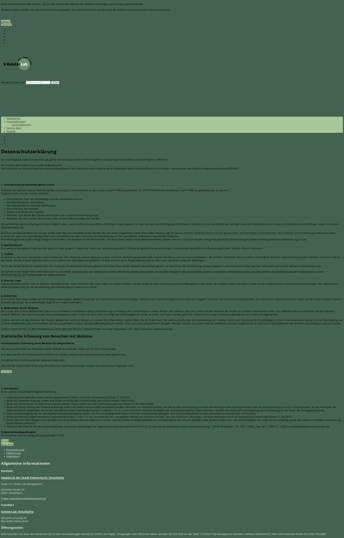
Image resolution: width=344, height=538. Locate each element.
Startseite (12, 136)
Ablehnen (5, 21)
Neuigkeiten (13, 118)
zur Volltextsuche (16, 33)
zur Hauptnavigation (18, 36)
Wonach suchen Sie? (13, 82)
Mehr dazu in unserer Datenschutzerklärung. (29, 15)
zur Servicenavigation (19, 43)
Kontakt (10, 131)
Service (10, 140)
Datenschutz (13, 143)
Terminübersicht (21, 124)
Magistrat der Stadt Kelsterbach (32, 478)
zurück (5, 441)
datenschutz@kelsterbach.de (82, 435)
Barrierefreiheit (15, 449)
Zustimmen (6, 25)
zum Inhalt (12, 30)
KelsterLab (17, 512)
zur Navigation (15, 39)
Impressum (13, 456)
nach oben (7, 444)
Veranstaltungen (16, 121)
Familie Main (14, 128)
